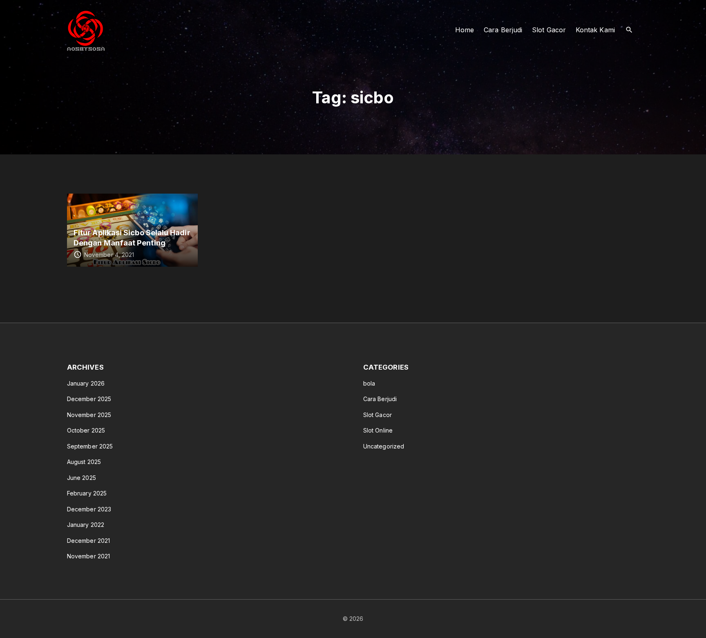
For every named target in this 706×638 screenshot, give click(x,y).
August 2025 (84, 461)
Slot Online (378, 430)
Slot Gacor (377, 414)
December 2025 (89, 398)
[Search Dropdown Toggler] (629, 30)
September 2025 (90, 446)
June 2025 (81, 477)
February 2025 (87, 493)
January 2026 (86, 383)
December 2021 (88, 540)
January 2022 (85, 524)
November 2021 (88, 556)
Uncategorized (383, 446)
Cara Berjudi (380, 398)
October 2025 (86, 430)
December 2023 (89, 509)
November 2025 (89, 414)
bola (369, 383)
